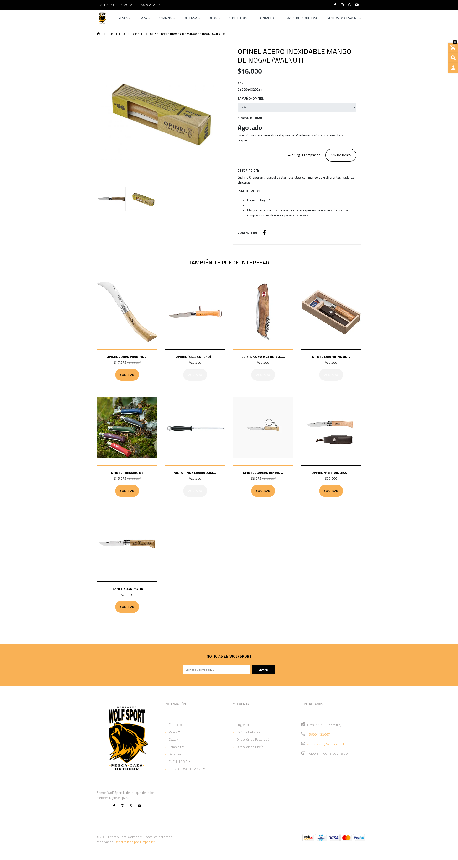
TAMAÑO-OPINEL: (251, 98)
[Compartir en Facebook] (264, 233)
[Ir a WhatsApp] (350, 4)
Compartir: (247, 232)
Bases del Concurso (302, 18)
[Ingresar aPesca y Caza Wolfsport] (453, 68)
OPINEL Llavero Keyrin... (263, 472)
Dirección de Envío (250, 746)
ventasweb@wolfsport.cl (325, 743)
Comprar (127, 374)
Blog (213, 18)
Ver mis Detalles (248, 731)
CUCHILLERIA (116, 34)
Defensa (190, 18)
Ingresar (243, 724)
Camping (165, 18)
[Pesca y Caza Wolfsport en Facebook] (113, 805)
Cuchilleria (238, 18)
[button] (106, 113)
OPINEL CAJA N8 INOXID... (331, 356)
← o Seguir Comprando (304, 155)
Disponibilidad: (250, 118)
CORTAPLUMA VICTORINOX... (263, 356)
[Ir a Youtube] (357, 4)
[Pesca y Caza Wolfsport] (102, 18)
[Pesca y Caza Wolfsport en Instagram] (122, 805)
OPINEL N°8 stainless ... (331, 472)
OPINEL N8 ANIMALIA (127, 588)
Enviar (263, 669)
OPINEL (137, 34)
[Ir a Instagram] (342, 4)
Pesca (123, 18)
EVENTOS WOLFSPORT (342, 18)
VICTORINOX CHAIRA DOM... (195, 472)
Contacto (266, 18)
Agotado (195, 374)
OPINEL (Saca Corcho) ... (195, 356)
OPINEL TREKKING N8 (127, 472)
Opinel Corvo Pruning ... (127, 356)
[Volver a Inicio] (98, 34)
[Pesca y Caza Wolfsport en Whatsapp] (131, 805)
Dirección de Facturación (254, 739)
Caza (143, 18)
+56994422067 (150, 4)
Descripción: (248, 170)
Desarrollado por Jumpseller (135, 841)
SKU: (241, 82)
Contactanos (341, 155)
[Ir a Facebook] (335, 4)
